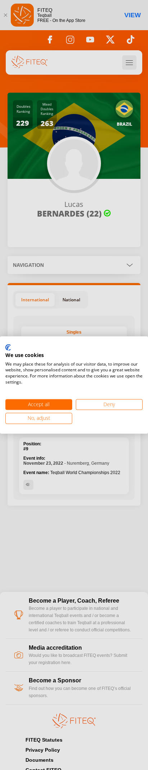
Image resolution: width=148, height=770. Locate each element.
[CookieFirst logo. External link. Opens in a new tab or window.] (8, 347)
